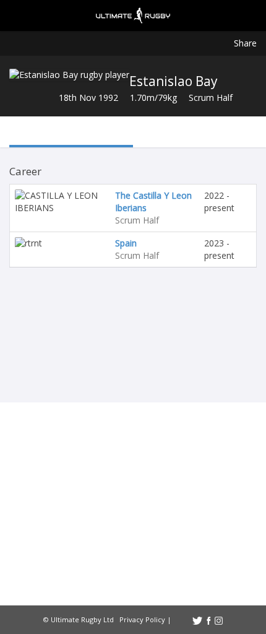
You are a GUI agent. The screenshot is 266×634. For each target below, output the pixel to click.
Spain (126, 243)
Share (245, 43)
